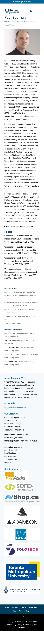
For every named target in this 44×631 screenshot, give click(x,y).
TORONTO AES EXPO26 (13, 323)
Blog (14, 611)
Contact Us (33, 608)
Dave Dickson (9, 333)
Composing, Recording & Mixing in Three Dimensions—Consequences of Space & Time (20, 295)
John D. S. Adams (11, 355)
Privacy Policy (24, 611)
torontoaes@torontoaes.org (15, 407)
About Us (15, 608)
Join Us (23, 608)
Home (7, 608)
